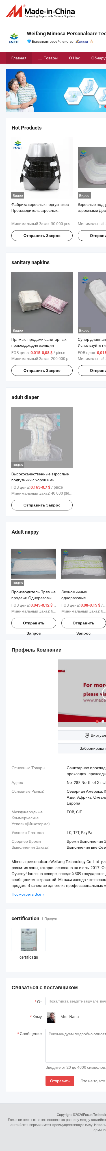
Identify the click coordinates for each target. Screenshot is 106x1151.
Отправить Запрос (41, 235)
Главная (19, 58)
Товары (51, 58)
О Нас (74, 58)
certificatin (29, 957)
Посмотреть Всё (26, 894)
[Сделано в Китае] (41, 11)
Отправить (60, 1080)
